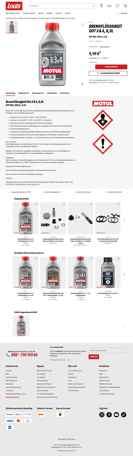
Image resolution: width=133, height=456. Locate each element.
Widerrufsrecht (104, 381)
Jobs (70, 381)
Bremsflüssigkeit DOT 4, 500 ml (108, 293)
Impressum (103, 371)
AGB (100, 374)
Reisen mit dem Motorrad (46, 387)
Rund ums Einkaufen (75, 384)
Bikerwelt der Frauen (44, 371)
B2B (7, 374)
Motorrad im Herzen (44, 384)
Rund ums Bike (42, 391)
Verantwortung (73, 391)
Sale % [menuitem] (40, 13)
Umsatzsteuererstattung (77, 387)
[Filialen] (101, 5)
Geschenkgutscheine (13, 387)
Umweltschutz (104, 391)
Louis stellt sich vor (75, 371)
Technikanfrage (11, 377)
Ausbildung (72, 377)
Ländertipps (41, 377)
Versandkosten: (93, 82)
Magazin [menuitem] (58, 13)
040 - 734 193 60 (24, 355)
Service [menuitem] (67, 13)
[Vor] (124, 220)
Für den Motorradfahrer (45, 394)
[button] (93, 5)
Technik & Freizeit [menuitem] (29, 13)
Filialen (70, 374)
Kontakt (8, 371)
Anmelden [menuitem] (123, 13)
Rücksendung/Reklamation (16, 394)
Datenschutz (103, 377)
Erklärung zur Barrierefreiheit (109, 387)
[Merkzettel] (117, 5)
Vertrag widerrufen (12, 397)
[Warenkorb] (125, 5)
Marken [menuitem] (49, 13)
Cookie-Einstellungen (107, 394)
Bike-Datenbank (11, 381)
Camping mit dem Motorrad (47, 397)
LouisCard (9, 391)
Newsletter (9, 384)
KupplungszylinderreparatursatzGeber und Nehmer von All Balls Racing (80, 241)
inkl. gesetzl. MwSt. (101, 80)
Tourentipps (41, 374)
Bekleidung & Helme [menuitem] (12, 13)
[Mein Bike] (109, 5)
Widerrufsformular (106, 384)
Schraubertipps (42, 381)
